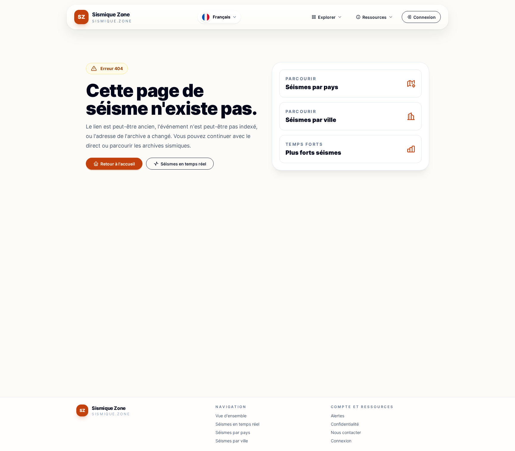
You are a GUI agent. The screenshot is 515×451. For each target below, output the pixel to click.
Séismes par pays (232, 432)
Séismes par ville (231, 440)
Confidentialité (345, 424)
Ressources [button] (374, 17)
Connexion (424, 17)
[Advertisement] (257, 219)
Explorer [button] (327, 17)
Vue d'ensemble (230, 415)
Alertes (337, 415)
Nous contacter (346, 432)
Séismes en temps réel (183, 163)
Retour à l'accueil (117, 163)
